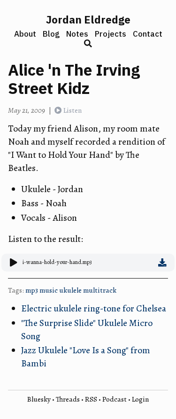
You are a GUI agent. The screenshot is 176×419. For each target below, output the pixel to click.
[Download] (162, 262)
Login (140, 399)
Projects (110, 34)
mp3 (31, 290)
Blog (51, 34)
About (25, 34)
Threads (68, 399)
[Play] (14, 262)
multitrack (99, 290)
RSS (91, 399)
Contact (147, 34)
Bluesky (39, 399)
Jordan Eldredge (88, 19)
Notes (77, 34)
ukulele (70, 290)
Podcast (114, 399)
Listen (72, 110)
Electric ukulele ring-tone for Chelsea (93, 308)
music (48, 290)
